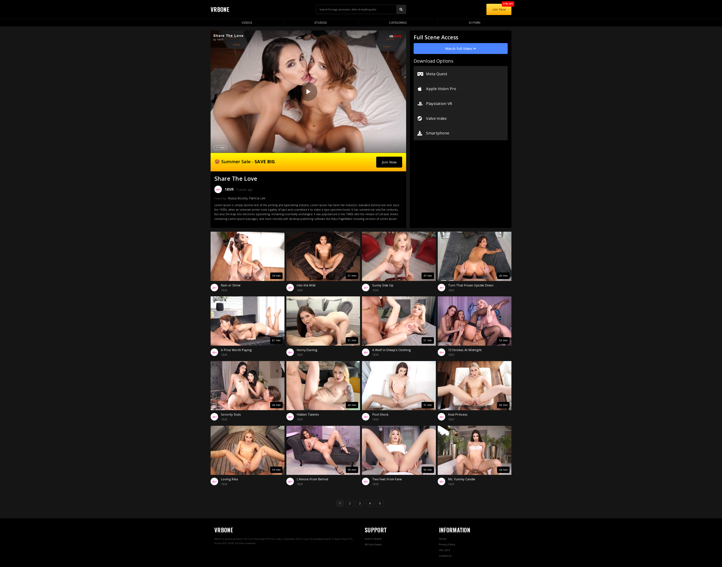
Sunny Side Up (382, 285)
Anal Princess (458, 414)
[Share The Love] (308, 91)
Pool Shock (380, 414)
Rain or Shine (230, 285)
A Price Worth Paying (236, 350)
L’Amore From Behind (312, 479)
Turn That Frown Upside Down (471, 285)
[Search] (401, 9)
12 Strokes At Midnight (465, 350)
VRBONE (220, 9)
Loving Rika (229, 479)
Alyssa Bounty (237, 198)
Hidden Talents (308, 414)
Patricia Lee (257, 198)
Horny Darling (307, 350)
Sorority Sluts (231, 414)
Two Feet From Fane (387, 479)
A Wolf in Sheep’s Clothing (391, 350)
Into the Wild (306, 285)
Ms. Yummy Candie (461, 479)
